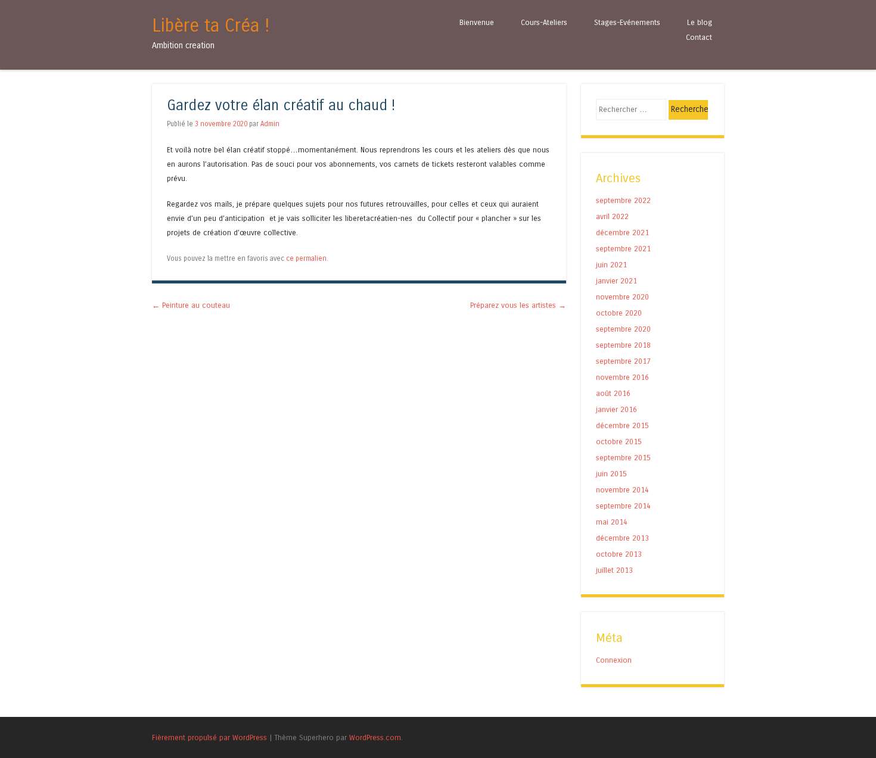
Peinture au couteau (191, 305)
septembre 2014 (623, 505)
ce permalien (306, 258)
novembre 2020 (622, 296)
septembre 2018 (623, 345)
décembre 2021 (622, 232)
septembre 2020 (623, 329)
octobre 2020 (619, 312)
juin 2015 (611, 473)
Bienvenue (476, 22)
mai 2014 (612, 521)
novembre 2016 (622, 377)
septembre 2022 (623, 200)
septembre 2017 (623, 361)
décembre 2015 (622, 425)
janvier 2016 (616, 409)
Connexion (614, 660)
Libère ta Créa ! (210, 25)
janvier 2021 (616, 280)
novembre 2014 (622, 489)
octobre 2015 (619, 441)
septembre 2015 (623, 457)
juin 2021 (611, 264)
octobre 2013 (619, 554)
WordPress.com (375, 737)
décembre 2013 (622, 538)
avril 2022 (612, 216)
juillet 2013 (614, 570)
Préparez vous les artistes (518, 305)
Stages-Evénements (627, 22)
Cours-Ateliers (544, 22)
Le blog (699, 22)
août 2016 (613, 393)
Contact (699, 37)
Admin (269, 124)
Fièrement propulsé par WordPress (209, 737)
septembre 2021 (623, 248)
